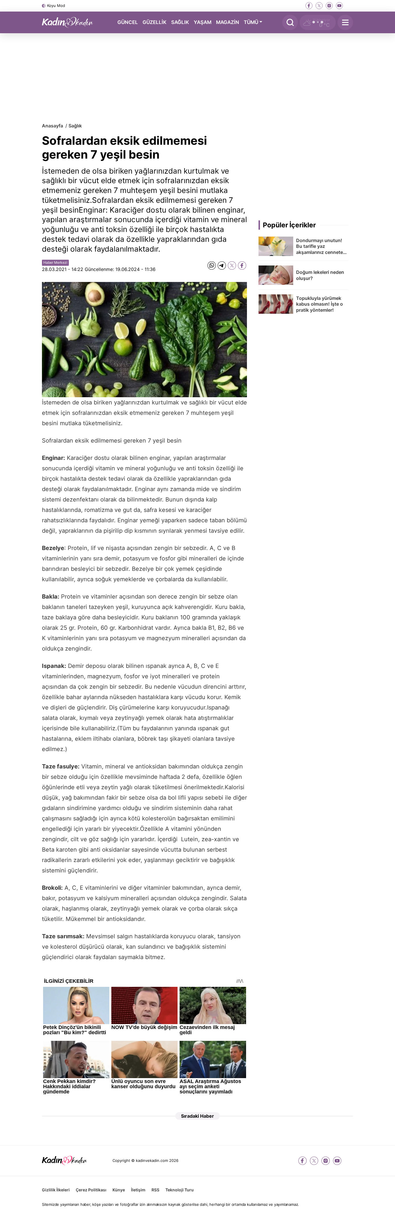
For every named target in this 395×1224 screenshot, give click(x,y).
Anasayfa (52, 126)
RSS (155, 1189)
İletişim (138, 1189)
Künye (118, 1189)
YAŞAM (202, 22)
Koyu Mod (56, 5)
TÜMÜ (251, 22)
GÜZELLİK (155, 22)
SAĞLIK (180, 22)
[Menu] (345, 22)
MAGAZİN (227, 22)
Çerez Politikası (91, 1189)
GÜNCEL (127, 22)
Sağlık (75, 126)
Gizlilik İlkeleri (56, 1189)
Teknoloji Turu (179, 1189)
